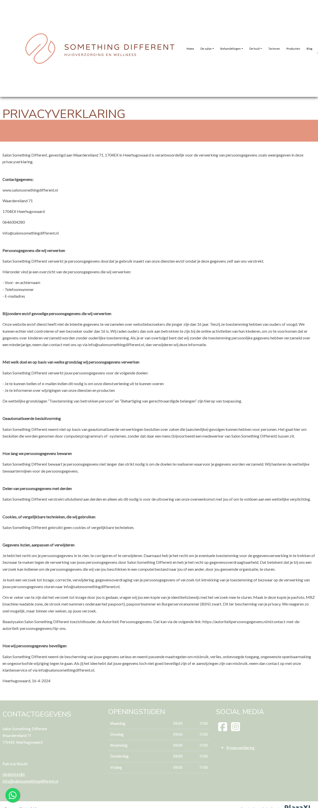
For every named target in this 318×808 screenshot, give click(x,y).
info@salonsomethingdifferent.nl (30, 781)
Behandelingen (230, 48)
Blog (309, 48)
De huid (254, 48)
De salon (206, 48)
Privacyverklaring (240, 748)
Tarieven (274, 48)
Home (190, 48)
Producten (293, 48)
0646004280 (13, 774)
